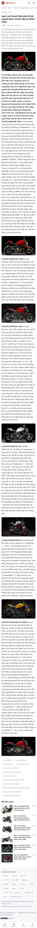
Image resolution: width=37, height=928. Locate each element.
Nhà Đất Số (18, 892)
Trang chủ (4, 12)
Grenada (14, 876)
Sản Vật (21, 888)
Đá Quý (14, 884)
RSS (16, 906)
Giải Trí (10, 8)
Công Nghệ (24, 8)
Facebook (29, 906)
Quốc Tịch (6, 876)
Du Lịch (31, 8)
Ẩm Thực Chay (7, 892)
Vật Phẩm (6, 884)
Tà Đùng (31, 884)
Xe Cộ (9, 12)
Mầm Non (23, 876)
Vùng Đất (5, 888)
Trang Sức (23, 884)
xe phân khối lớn (7, 760)
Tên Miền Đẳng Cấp (16, 897)
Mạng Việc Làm (29, 892)
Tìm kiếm (4, 906)
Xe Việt (5, 897)
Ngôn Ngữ (15, 880)
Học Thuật (6, 880)
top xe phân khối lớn (21, 760)
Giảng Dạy (25, 880)
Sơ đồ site (21, 906)
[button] (29, 3)
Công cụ (11, 906)
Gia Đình (4, 8)
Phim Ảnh (16, 8)
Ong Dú (14, 888)
